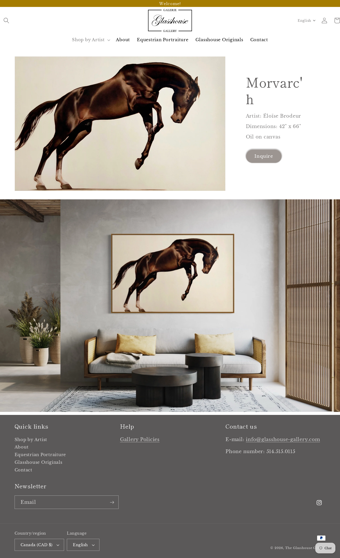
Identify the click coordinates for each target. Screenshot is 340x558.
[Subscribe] (112, 502)
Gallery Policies (140, 439)
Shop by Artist (31, 440)
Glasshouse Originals (38, 462)
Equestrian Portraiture (40, 454)
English (80, 544)
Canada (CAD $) (37, 544)
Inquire (263, 156)
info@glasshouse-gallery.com (283, 439)
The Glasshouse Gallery (305, 548)
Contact (23, 470)
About (22, 447)
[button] (6, 20)
